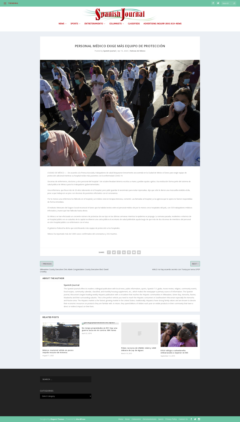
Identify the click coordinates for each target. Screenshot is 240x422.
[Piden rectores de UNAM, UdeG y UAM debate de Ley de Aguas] (139, 333)
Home (120, 419)
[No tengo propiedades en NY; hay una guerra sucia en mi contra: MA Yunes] (100, 323)
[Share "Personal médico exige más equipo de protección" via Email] (133, 252)
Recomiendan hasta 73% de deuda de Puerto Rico (41, 3)
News (61, 24)
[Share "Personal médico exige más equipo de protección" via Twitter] (113, 252)
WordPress (80, 419)
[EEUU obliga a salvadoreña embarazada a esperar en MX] (179, 334)
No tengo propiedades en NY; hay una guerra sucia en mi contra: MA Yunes (99, 329)
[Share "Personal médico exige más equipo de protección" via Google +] (118, 252)
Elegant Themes (57, 419)
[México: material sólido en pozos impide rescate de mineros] (60, 334)
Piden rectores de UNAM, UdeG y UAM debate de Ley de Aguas (138, 349)
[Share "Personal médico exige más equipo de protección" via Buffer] (128, 252)
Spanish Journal (109, 51)
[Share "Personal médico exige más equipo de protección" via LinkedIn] (123, 252)
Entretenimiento (93, 24)
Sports (74, 24)
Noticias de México (137, 51)
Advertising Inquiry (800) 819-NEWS (163, 24)
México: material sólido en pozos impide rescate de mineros (57, 351)
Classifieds (134, 24)
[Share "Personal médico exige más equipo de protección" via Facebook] (108, 252)
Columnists (115, 24)
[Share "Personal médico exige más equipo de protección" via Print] (138, 252)
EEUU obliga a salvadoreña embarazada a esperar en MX (174, 351)
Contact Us (183, 419)
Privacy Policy (171, 419)
